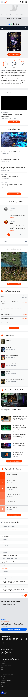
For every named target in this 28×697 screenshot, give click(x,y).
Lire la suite (12, 217)
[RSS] (17, 638)
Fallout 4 (8, 340)
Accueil (2, 14)
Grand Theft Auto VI (12, 474)
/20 (26, 241)
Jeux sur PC (14, 14)
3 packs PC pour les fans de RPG (10, 151)
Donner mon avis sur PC (22, 60)
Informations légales (6, 665)
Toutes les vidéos (14, 122)
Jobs (2, 686)
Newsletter (4, 682)
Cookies (3, 676)
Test (5, 60)
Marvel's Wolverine (12, 487)
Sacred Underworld (14, 19)
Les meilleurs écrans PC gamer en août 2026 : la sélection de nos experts (13, 410)
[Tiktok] (21, 638)
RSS (2, 684)
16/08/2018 (24, 309)
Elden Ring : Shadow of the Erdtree (15, 379)
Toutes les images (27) (14, 284)
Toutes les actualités (14, 194)
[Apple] (6, 652)
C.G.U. (2, 668)
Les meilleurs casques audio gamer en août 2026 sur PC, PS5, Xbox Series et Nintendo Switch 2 (19, 427)
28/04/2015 (24, 318)
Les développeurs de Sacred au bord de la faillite (13, 167)
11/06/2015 (24, 314)
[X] (6, 638)
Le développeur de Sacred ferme (10, 159)
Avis (13, 60)
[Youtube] (14, 638)
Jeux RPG (20, 14)
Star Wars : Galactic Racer (13, 508)
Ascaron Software (14, 529)
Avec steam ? (4, 323)
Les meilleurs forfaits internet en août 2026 (18, 453)
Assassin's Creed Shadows (13, 363)
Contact (3, 661)
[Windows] (10, 652)
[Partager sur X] (14, 24)
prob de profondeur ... (6, 314)
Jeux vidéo (9, 14)
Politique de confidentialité (7, 674)
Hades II (8, 371)
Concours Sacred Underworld (9, 176)
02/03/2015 (24, 322)
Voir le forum (14, 328)
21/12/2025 (24, 302)
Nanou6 (11, 223)
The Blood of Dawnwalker (13, 494)
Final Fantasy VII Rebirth (12, 355)
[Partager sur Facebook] (9, 24)
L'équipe (3, 663)
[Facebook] (2, 638)
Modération (4, 672)
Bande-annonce (15, 54)
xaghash (11, 210)
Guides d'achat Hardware (14, 461)
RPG (3, 542)
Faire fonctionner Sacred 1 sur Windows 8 (11, 309)
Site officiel (5, 568)
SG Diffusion (5, 529)
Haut (22, 595)
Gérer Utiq (3, 678)
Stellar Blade (9, 347)
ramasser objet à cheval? (7, 318)
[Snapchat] (2, 642)
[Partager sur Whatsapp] (11, 24)
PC (5, 14)
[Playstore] (2, 652)
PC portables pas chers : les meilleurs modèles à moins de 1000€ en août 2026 (20, 418)
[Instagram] (10, 638)
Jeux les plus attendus (14, 515)
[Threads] (25, 638)
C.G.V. (2, 670)
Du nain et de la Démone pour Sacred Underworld (11, 185)
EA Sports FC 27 (11, 481)
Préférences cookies (6, 680)
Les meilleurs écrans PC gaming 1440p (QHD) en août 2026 (19, 445)
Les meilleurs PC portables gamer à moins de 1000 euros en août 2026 (19, 436)
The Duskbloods (11, 501)
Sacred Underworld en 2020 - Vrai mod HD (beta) (10, 302)
